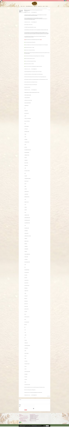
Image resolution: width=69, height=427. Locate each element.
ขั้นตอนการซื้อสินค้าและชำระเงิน (29, 6)
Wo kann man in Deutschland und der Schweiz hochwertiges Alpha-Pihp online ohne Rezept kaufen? (37, 8)
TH (67, 0)
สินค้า (24, 6)
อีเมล (19, 406)
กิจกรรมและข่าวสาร (40, 6)
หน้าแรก (21, 6)
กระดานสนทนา (20, 8)
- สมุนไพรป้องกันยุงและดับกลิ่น (33, 418)
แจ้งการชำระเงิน (35, 6)
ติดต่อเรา (44, 6)
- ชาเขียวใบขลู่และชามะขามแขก (33, 417)
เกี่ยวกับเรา (47, 6)
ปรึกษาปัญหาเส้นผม (24, 8)
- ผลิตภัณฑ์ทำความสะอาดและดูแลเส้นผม (34, 415)
